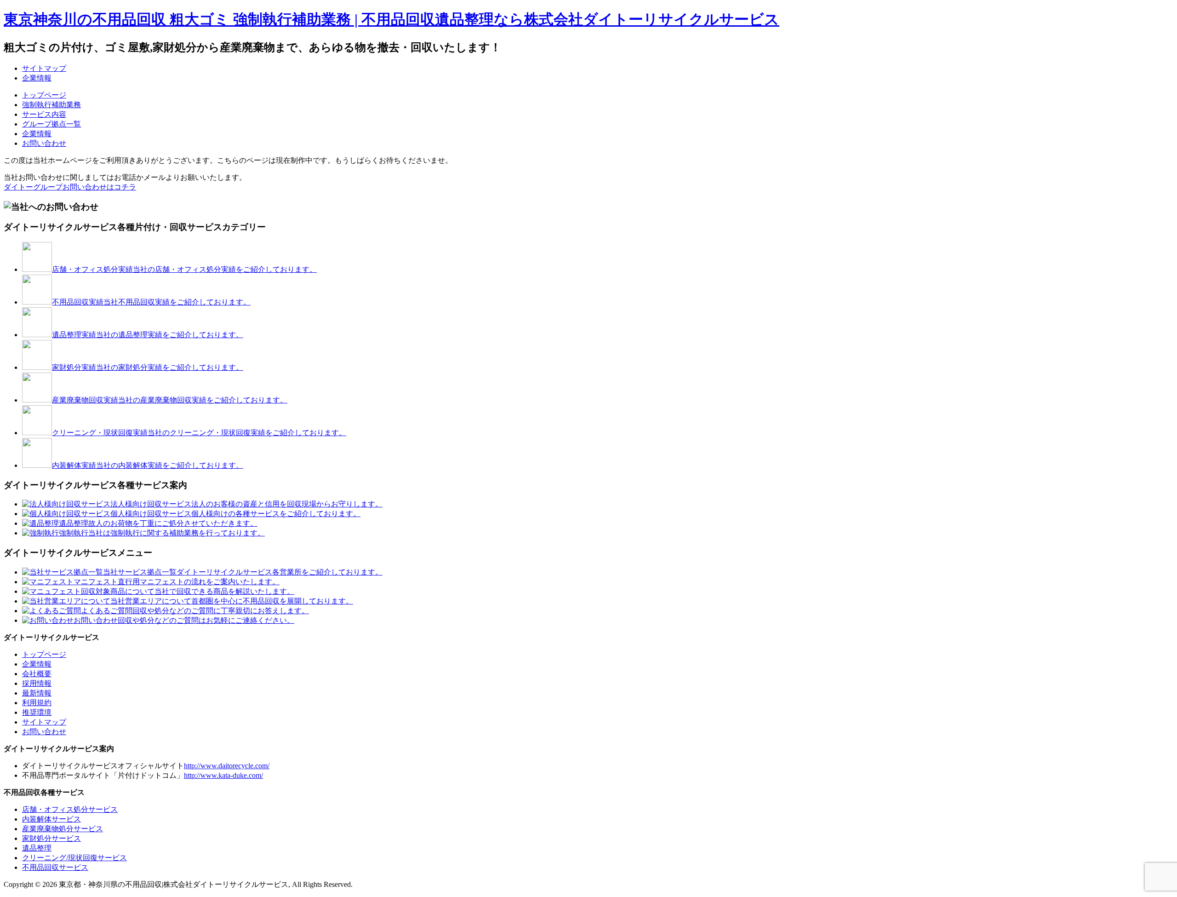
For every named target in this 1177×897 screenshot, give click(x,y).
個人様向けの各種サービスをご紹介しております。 (235, 514)
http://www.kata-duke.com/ (223, 775)
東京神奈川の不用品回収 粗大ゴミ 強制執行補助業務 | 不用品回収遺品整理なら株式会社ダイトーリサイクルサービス (391, 19)
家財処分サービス (51, 838)
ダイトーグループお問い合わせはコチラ (70, 187)
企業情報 (36, 78)
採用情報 (36, 683)
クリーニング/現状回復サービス (74, 858)
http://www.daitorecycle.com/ (226, 766)
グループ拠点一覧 (51, 124)
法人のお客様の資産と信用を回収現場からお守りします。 (246, 504)
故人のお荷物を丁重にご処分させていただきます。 (158, 523)
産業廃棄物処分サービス (62, 829)
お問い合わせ (44, 143)
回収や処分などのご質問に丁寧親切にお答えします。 (195, 611)
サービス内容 (44, 114)
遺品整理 (36, 848)
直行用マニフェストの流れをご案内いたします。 (177, 582)
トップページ (44, 95)
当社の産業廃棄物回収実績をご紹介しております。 (169, 400)
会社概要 (36, 674)
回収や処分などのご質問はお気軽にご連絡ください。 (184, 620)
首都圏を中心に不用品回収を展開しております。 (231, 601)
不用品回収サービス (55, 867)
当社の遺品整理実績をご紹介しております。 (147, 335)
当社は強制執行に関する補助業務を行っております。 (162, 533)
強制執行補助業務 (51, 105)
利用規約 (36, 703)
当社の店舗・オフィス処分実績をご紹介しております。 (184, 269)
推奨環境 (36, 712)
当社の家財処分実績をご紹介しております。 (147, 367)
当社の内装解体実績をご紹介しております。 (147, 465)
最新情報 (36, 693)
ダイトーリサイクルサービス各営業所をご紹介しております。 (243, 572)
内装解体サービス (51, 819)
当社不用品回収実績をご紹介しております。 (151, 302)
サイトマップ (44, 68)
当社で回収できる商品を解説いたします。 (187, 591)
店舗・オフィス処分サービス (70, 809)
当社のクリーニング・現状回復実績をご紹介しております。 (199, 433)
